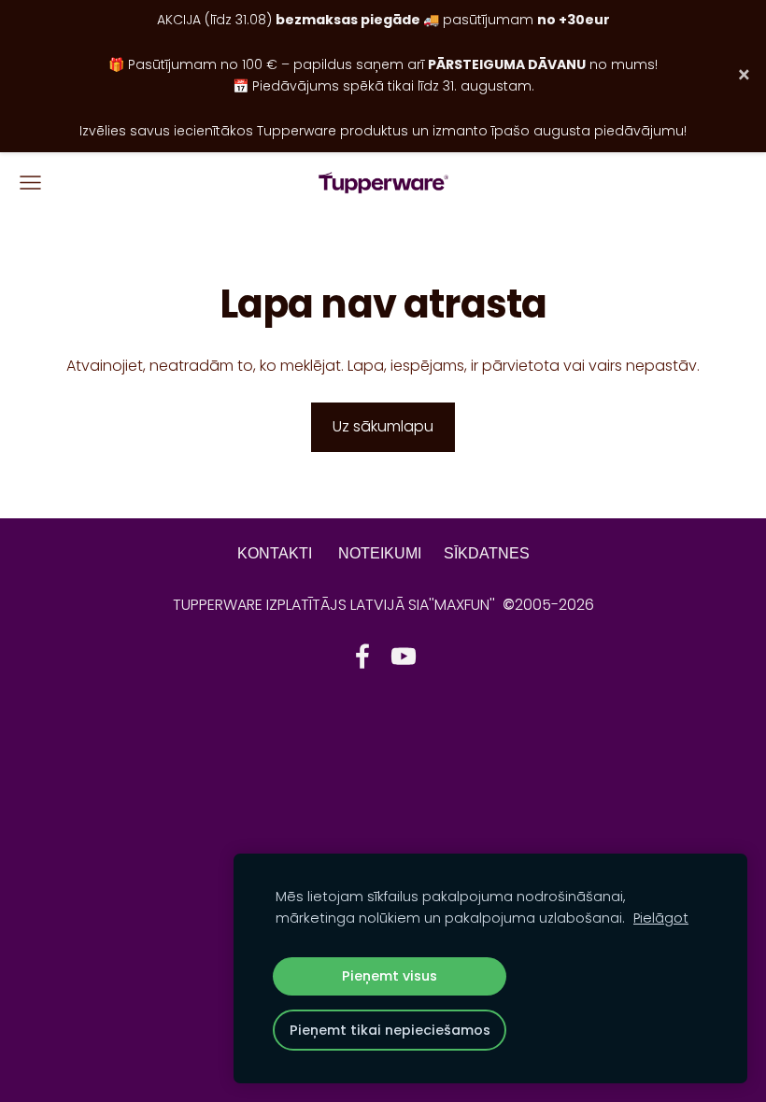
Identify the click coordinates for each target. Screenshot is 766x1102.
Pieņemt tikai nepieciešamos (390, 1030)
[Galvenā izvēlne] (30, 182)
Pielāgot (660, 918)
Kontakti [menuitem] (274, 553)
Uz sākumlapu (383, 426)
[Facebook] (362, 656)
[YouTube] (403, 656)
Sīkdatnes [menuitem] (487, 553)
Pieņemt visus (389, 976)
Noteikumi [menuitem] (379, 553)
